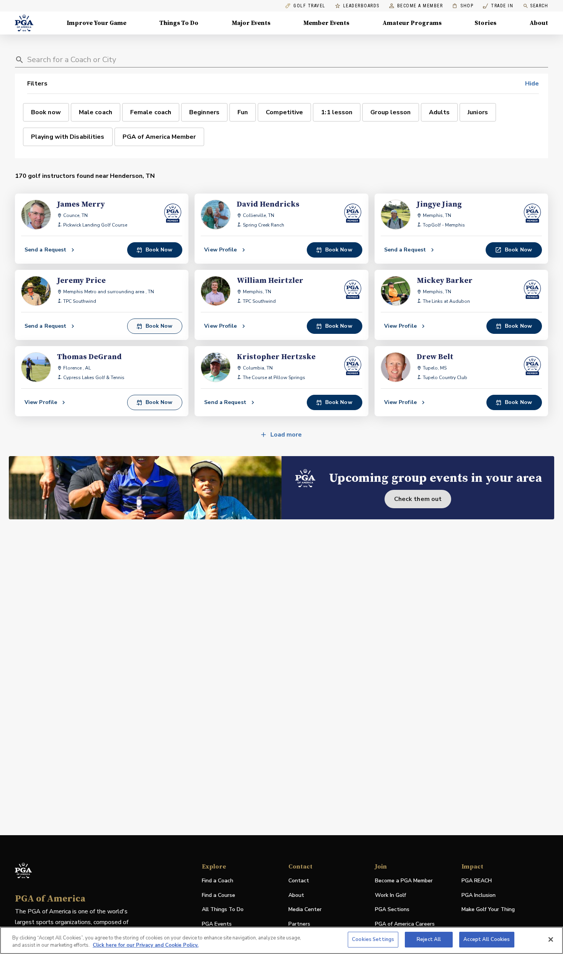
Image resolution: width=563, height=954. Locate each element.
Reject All (429, 939)
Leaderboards (361, 5)
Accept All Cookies (486, 939)
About (539, 23)
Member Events (326, 23)
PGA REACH (477, 881)
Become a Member (420, 5)
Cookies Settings (373, 939)
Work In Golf (390, 895)
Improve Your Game (96, 23)
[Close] (550, 939)
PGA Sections (392, 909)
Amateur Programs (412, 23)
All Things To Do (223, 909)
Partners (299, 924)
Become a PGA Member (404, 880)
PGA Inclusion (479, 895)
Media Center (305, 910)
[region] (281, 940)
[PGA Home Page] (24, 22)
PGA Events (217, 924)
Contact (298, 880)
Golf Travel (309, 5)
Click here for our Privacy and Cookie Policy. (145, 945)
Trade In (498, 5)
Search (539, 5)
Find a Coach (217, 880)
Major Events (251, 23)
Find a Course (218, 895)
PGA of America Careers (405, 924)
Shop (462, 5)
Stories (485, 23)
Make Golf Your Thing (488, 910)
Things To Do (178, 23)
